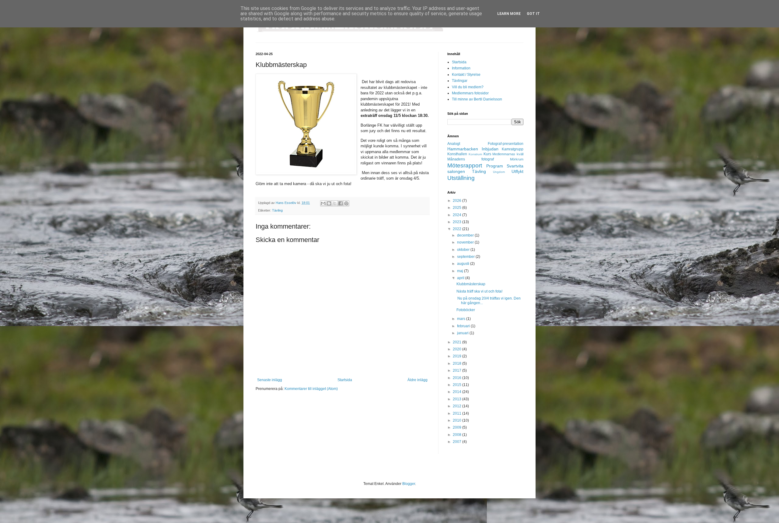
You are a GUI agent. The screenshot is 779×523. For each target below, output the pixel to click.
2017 (457, 370)
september (466, 256)
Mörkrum (516, 159)
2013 (457, 399)
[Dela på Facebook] (340, 203)
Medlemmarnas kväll (507, 154)
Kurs (487, 154)
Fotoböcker (465, 310)
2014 (457, 392)
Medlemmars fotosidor (470, 93)
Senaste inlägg (269, 380)
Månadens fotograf (470, 159)
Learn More (509, 14)
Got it (533, 14)
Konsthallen (457, 154)
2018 (457, 363)
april (461, 278)
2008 (457, 435)
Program (494, 165)
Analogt (453, 144)
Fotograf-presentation (505, 144)
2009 (457, 427)
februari (464, 326)
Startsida (344, 380)
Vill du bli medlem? (468, 87)
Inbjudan (490, 148)
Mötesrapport (464, 165)
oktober (463, 249)
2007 (457, 442)
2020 (457, 349)
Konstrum (475, 154)
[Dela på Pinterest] (346, 203)
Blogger (408, 484)
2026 (457, 200)
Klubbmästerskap (470, 284)
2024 (457, 215)
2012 (457, 406)
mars (461, 319)
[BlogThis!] (329, 203)
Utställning (461, 178)
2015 (457, 385)
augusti (463, 264)
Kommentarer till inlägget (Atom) (311, 389)
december (466, 235)
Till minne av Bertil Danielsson (477, 99)
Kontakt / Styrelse (466, 74)
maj (460, 271)
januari (463, 333)
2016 (457, 378)
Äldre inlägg (417, 380)
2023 (457, 222)
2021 (457, 342)
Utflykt (517, 171)
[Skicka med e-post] (323, 203)
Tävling (277, 210)
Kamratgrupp (512, 149)
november (466, 242)
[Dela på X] (335, 203)
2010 (457, 420)
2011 (457, 413)
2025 (457, 207)
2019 (457, 356)
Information (461, 68)
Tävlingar (459, 81)
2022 (457, 229)
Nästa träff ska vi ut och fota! (479, 291)
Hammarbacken (462, 148)
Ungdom (499, 172)
